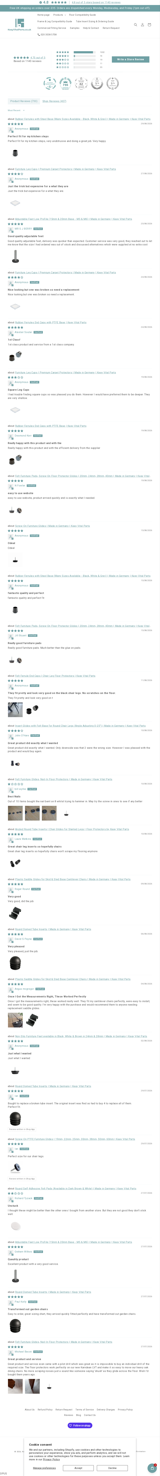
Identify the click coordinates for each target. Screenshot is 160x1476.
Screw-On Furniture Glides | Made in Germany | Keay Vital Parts (52, 525)
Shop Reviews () (54, 101)
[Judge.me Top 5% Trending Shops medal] (112, 83)
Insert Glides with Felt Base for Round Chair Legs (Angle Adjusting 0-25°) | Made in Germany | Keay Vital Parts (80, 725)
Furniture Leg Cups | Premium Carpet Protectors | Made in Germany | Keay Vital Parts (65, 169)
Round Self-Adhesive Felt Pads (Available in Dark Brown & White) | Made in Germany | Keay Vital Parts (75, 1188)
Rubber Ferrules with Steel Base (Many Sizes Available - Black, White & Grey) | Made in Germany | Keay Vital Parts (83, 119)
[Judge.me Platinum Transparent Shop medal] (50, 83)
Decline (112, 1468)
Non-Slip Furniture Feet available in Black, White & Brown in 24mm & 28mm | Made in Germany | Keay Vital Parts (81, 1036)
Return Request (64, 1409)
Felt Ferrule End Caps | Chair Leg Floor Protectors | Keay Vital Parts (55, 675)
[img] (29, 57)
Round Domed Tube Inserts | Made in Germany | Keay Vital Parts (53, 929)
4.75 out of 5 (37, 57)
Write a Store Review (130, 59)
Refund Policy (45, 1409)
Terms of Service (84, 1409)
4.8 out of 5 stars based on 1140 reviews (96, 2)
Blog (78, 1415)
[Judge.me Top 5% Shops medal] (97, 83)
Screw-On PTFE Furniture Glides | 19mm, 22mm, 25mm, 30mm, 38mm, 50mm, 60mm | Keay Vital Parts (75, 1139)
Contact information (136, 1451)
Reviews (68, 1415)
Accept (78, 1468)
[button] (59, 15)
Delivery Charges (106, 1409)
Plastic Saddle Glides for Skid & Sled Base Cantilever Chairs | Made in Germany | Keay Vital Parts (73, 879)
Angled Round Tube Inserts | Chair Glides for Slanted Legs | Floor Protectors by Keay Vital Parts (72, 829)
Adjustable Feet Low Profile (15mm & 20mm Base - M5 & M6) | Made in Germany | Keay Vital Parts (73, 219)
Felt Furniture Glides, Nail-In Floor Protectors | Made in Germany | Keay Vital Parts (63, 779)
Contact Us (90, 1415)
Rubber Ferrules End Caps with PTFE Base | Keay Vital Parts (51, 322)
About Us (30, 1409)
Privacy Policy (51, 1459)
